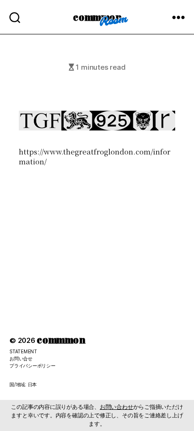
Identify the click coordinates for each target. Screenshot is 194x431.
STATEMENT (23, 351)
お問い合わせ (116, 406)
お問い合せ (20, 358)
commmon (97, 16)
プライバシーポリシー (32, 365)
